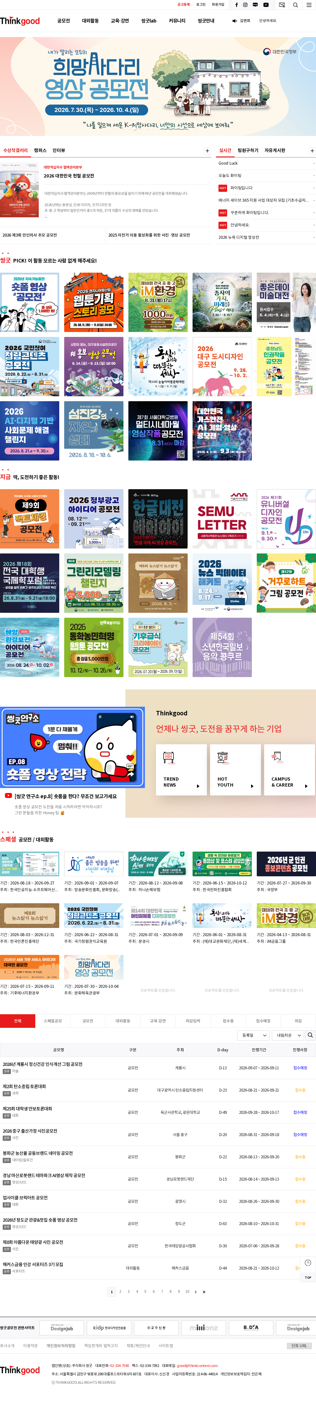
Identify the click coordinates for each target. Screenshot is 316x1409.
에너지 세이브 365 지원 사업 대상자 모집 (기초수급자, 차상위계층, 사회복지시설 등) (263, 200)
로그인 (201, 5)
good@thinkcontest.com (197, 1366)
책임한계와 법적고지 (101, 1346)
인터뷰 (59, 150)
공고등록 (184, 4)
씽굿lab (149, 21)
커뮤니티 (177, 21)
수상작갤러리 (15, 150)
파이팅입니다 (264, 188)
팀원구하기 (248, 150)
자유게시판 (275, 150)
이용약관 (30, 1346)
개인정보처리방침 (61, 1346)
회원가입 (218, 5)
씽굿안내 (206, 21)
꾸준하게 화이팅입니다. (264, 213)
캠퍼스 (40, 150)
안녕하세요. (264, 225)
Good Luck (263, 163)
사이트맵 (165, 1346)
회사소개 (7, 1346)
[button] (122, 128)
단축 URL (299, 1345)
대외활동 (90, 21)
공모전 (63, 21)
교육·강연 (120, 21)
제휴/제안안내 (138, 1346)
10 (187, 1292)
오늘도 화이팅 (263, 176)
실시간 (225, 150)
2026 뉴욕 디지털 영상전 (263, 237)
